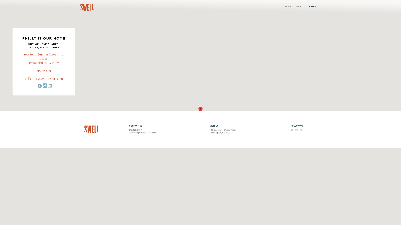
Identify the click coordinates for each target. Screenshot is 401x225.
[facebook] (292, 130)
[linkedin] (301, 130)
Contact (313, 7)
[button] (200, 109)
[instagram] (296, 130)
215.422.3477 (43, 71)
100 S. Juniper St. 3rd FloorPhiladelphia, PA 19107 (223, 131)
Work (288, 7)
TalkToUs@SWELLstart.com (44, 79)
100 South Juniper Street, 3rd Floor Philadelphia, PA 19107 (44, 58)
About (300, 7)
